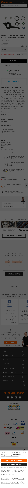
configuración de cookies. (9, 456)
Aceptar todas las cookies (13, 460)
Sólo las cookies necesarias (14, 465)
